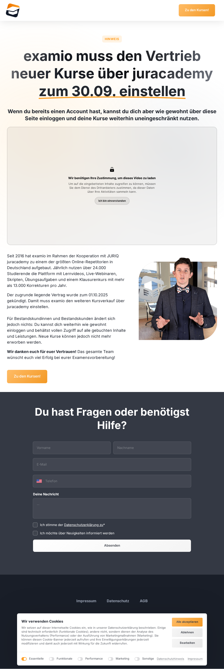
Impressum (195, 659)
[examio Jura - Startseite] (13, 10)
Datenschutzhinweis (170, 659)
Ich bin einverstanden (112, 200)
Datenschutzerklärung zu (83, 525)
